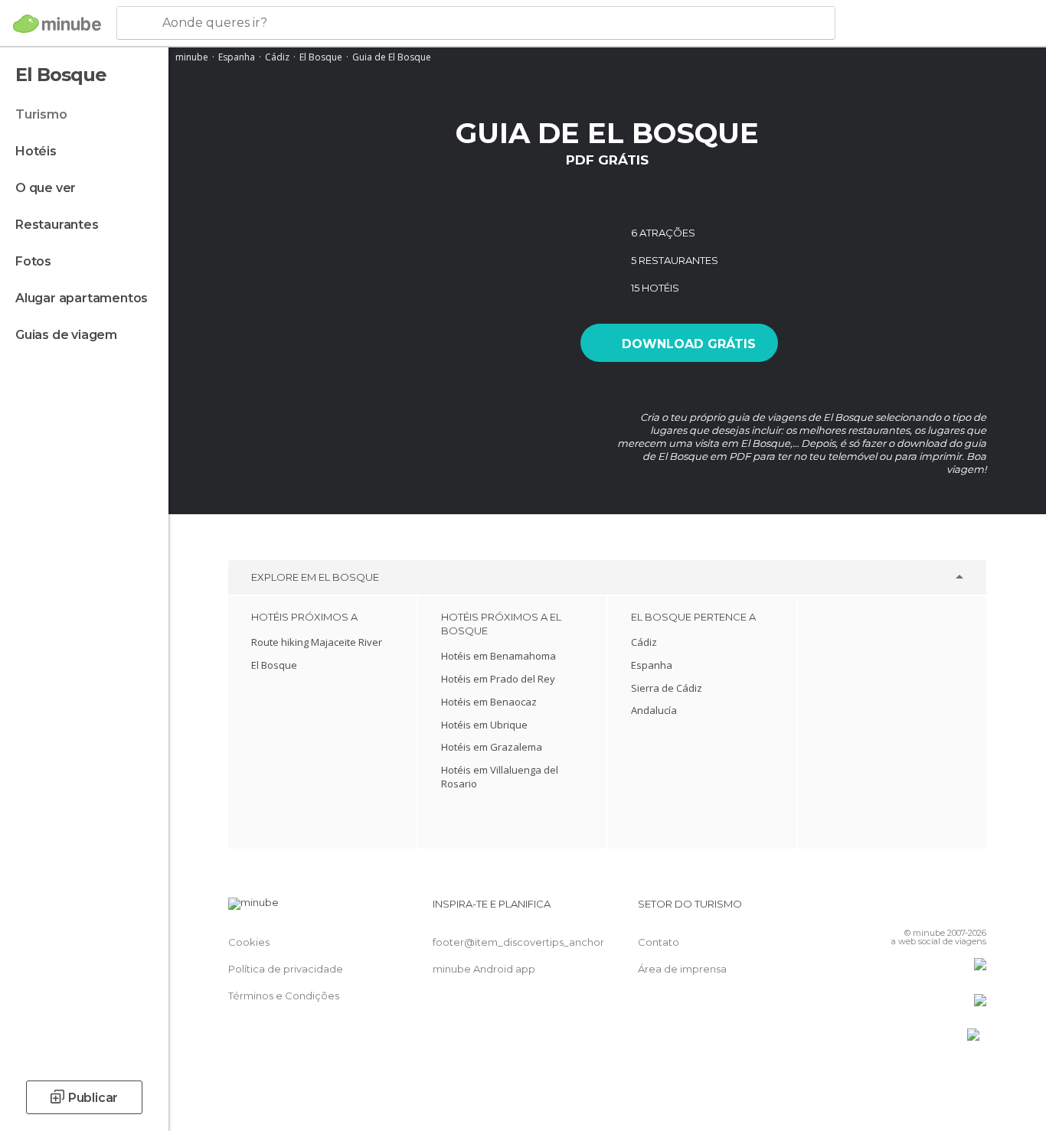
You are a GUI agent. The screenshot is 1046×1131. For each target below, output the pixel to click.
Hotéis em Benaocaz (489, 702)
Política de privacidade (285, 969)
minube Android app (484, 969)
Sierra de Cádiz (666, 688)
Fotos (33, 261)
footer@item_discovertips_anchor (518, 942)
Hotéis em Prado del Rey (498, 679)
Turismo (41, 114)
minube (191, 57)
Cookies (249, 942)
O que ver (45, 188)
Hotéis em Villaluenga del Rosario (499, 776)
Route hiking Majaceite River (316, 642)
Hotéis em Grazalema (491, 747)
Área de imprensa (682, 969)
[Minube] (57, 23)
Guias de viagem (66, 335)
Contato (658, 942)
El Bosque (320, 57)
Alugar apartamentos (81, 298)
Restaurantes (57, 224)
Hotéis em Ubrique (484, 725)
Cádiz (277, 57)
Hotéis (36, 151)
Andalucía (654, 710)
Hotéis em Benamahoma (498, 656)
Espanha (236, 57)
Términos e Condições (283, 995)
